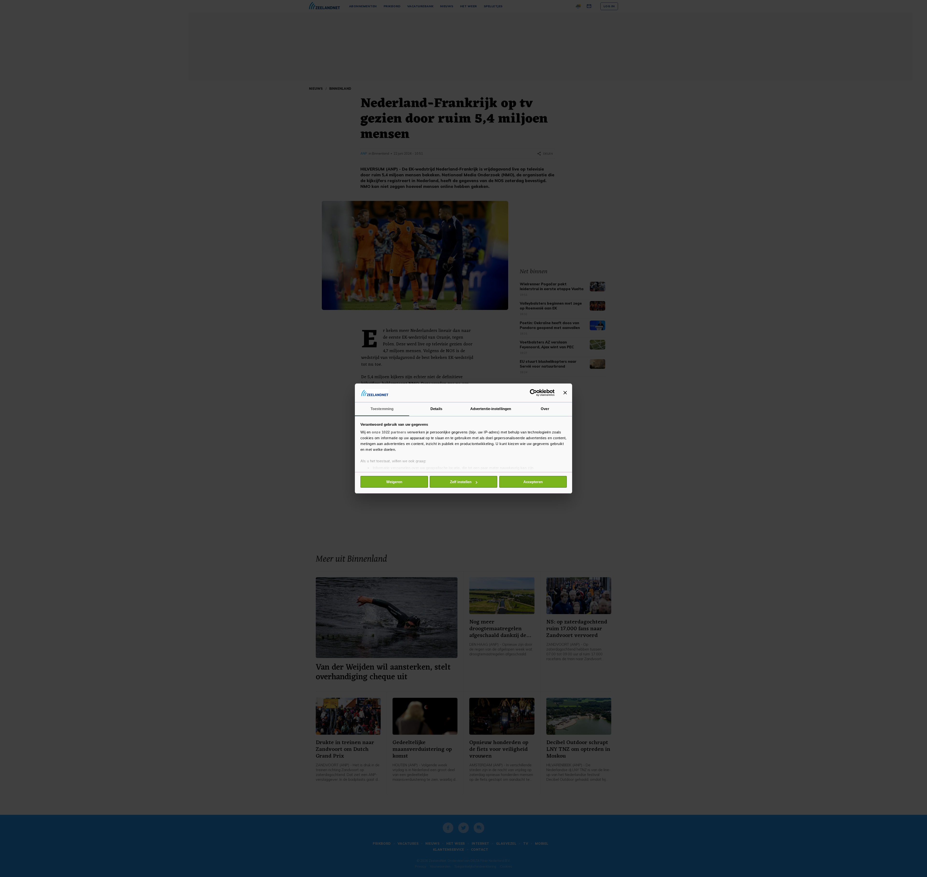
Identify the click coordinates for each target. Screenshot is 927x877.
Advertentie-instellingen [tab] (490, 409)
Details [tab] (436, 409)
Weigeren (394, 482)
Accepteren (533, 482)
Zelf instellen (460, 482)
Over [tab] (545, 409)
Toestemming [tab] (382, 409)
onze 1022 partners (389, 432)
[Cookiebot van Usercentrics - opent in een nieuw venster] (533, 392)
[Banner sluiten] (565, 392)
